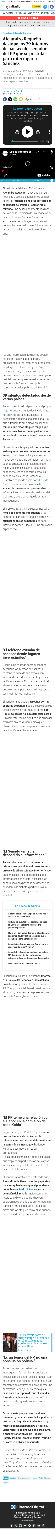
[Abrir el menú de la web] (3, 7)
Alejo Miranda (11, 410)
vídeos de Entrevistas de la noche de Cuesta (21, 180)
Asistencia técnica (22, 1517)
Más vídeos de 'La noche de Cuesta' (24, 963)
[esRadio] (13, 7)
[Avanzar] (38, 132)
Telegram (38, 1525)
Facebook (11, 1525)
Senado (6, 1482)
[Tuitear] (10, 99)
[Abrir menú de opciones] (49, 132)
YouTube (25, 1525)
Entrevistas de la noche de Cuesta (17, 33)
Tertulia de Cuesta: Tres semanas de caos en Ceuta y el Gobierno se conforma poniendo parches (27, 925)
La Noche (45, 13)
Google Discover (29, 1525)
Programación (7, 13)
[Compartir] (5, 99)
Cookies (39, 1515)
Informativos (20, 13)
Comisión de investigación (20, 1478)
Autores (37, 1517)
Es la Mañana (33, 13)
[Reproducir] (27, 132)
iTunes (43, 1525)
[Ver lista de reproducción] (47, 141)
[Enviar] (15, 99)
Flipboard (34, 1525)
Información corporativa (27, 1512)
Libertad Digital (27, 1507)
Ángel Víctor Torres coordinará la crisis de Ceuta (28, 1)
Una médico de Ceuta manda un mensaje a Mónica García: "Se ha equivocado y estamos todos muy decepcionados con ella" (28, 955)
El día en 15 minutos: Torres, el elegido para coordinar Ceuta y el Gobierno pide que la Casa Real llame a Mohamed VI (28, 936)
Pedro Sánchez (28, 1189)
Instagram (20, 1525)
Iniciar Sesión (52, 7)
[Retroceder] (17, 132)
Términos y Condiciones (22, 1515)
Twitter (16, 1525)
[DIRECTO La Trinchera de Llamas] (45, 7)
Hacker (34, 1478)
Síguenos (34, 99)
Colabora (36, 7)
